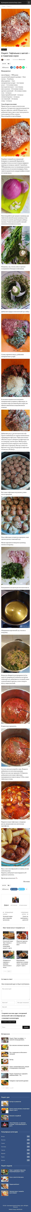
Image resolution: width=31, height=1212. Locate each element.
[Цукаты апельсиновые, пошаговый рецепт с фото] (4, 1110)
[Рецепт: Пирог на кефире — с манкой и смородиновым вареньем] (4, 1040)
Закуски (3, 1150)
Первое (3, 1157)
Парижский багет (14, 1184)
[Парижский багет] (4, 1186)
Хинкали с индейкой (15, 1115)
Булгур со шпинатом (15, 1101)
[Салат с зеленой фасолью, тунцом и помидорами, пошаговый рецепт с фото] (4, 1068)
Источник (26, 881)
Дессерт (3, 1160)
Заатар (11, 1059)
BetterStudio (19, 1209)
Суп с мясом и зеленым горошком (19, 1045)
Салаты (3, 1143)
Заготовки (3, 1146)
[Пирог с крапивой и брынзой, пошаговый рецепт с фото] (4, 1172)
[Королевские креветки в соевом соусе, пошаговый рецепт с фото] (22, 955)
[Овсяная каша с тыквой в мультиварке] (4, 1193)
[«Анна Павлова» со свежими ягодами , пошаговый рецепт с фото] (4, 1124)
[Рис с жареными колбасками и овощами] (4, 1054)
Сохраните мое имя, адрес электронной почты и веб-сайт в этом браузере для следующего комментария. (14, 1015)
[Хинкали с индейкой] (4, 1117)
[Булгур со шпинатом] (4, 1103)
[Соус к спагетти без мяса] (4, 1179)
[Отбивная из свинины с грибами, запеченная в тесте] (9, 955)
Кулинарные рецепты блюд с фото (11, 2)
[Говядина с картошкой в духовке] (4, 1082)
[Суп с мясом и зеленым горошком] (4, 1047)
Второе (3, 1136)
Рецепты (4, 49)
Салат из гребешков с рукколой (24, 918)
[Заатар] (4, 1061)
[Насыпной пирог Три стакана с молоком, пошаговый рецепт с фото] (9, 935)
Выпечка (3, 1140)
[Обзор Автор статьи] (15, 899)
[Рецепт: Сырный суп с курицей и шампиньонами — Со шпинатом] (4, 1075)
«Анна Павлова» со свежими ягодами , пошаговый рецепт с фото (18, 1124)
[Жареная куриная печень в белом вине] (22, 935)
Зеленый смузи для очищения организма (7, 918)
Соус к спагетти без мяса (16, 1177)
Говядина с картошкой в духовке (18, 1080)
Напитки (3, 1153)
